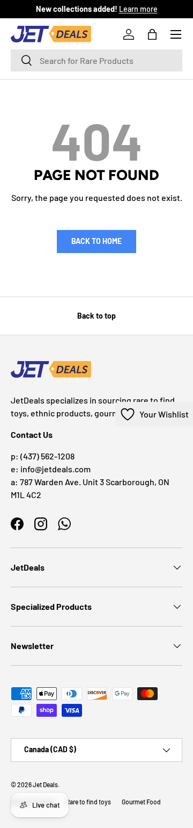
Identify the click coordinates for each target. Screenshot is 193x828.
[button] (152, 34)
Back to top (96, 315)
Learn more (138, 8)
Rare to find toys (88, 801)
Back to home (96, 241)
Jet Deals (45, 784)
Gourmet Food (141, 801)
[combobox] (96, 60)
